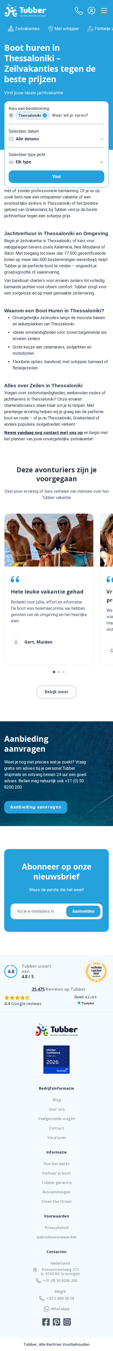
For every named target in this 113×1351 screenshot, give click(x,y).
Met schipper (66, 28)
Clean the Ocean (57, 1201)
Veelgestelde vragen (56, 1118)
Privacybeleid (57, 1227)
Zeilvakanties (27, 28)
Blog (57, 1099)
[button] (79, 10)
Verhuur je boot (56, 1173)
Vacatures (56, 1137)
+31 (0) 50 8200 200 (60, 1280)
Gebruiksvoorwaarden (57, 1236)
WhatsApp (60, 1309)
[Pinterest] (56, 1322)
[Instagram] (67, 1322)
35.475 (38, 989)
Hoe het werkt (57, 1163)
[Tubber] (25, 10)
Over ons (57, 1109)
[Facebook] (46, 1322)
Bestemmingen (56, 1191)
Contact (56, 1128)
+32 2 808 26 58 (60, 1298)
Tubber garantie (56, 1182)
